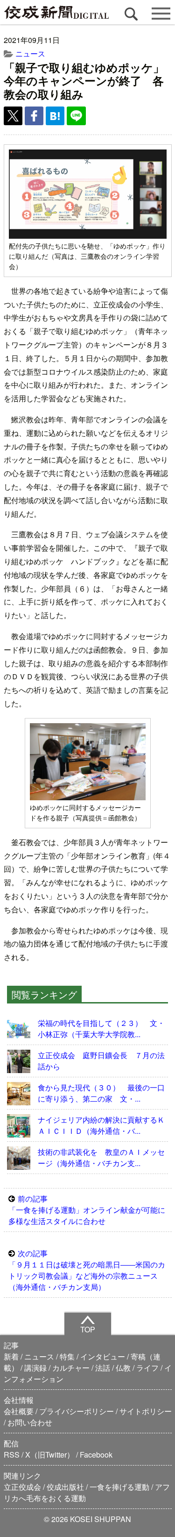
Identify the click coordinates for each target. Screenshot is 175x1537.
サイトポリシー (145, 1411)
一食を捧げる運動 (119, 1486)
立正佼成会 (22, 1486)
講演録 (35, 1367)
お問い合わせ (29, 1422)
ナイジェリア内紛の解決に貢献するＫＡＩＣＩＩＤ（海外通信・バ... (101, 1125)
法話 (102, 1367)
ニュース (30, 53)
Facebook (96, 1454)
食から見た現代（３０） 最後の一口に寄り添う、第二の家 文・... (101, 1093)
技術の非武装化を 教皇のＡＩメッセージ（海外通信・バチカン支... (101, 1157)
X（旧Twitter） (49, 1454)
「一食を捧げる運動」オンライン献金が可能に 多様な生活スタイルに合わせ (90, 1209)
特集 (67, 1356)
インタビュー (102, 1356)
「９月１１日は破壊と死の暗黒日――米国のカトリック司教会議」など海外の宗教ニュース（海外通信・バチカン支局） (86, 1270)
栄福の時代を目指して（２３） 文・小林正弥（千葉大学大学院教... (101, 1028)
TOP (87, 1329)
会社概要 (19, 1411)
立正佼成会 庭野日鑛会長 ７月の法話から (101, 1061)
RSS (12, 1454)
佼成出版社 (65, 1486)
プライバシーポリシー (76, 1411)
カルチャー (71, 1367)
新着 (11, 1356)
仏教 (123, 1367)
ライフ (147, 1367)
